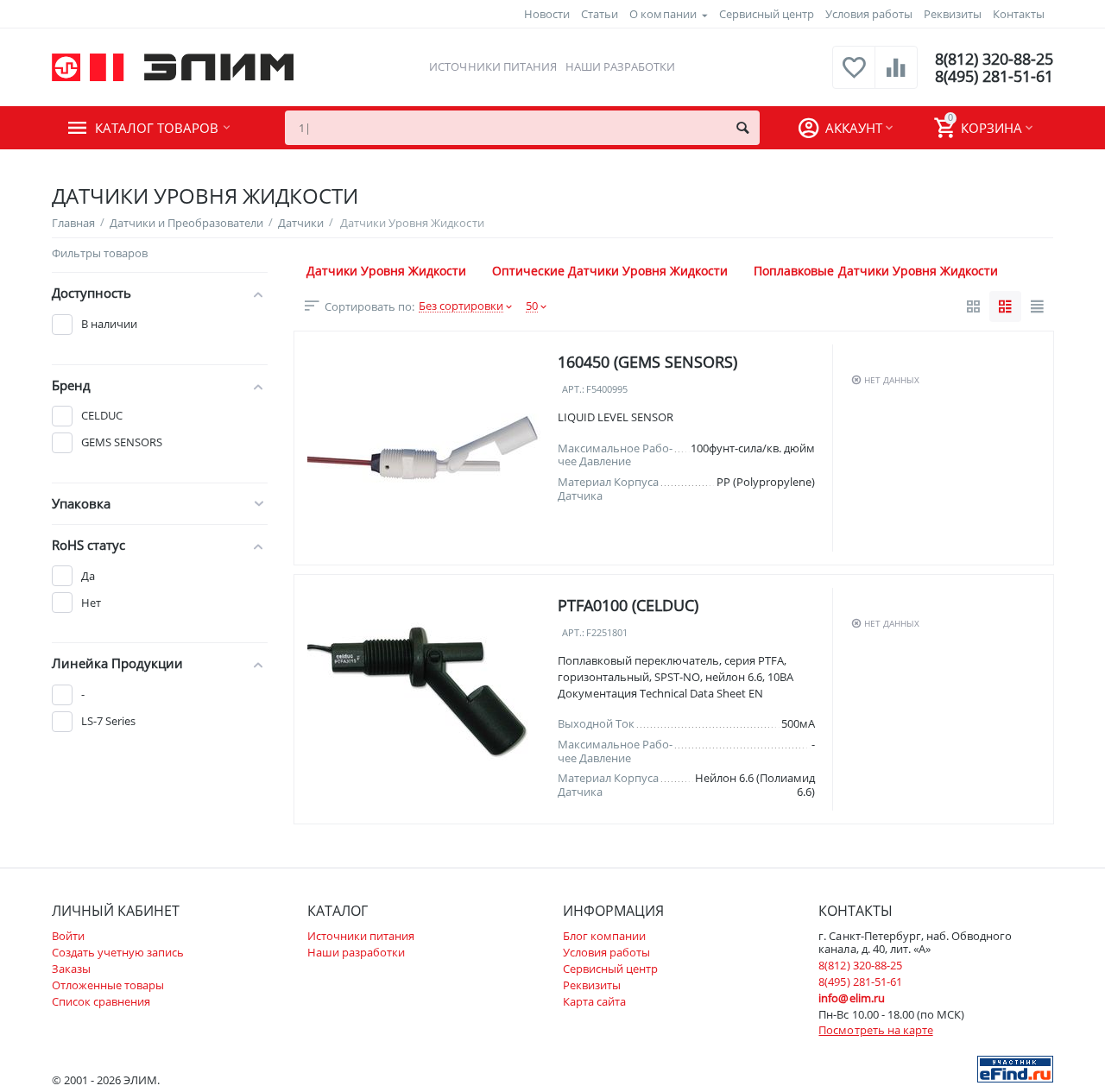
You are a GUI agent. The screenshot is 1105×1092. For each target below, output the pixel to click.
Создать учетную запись (118, 952)
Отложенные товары (108, 985)
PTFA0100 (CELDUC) (628, 605)
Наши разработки (620, 66)
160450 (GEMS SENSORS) (647, 361)
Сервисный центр (766, 14)
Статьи (599, 14)
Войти (68, 936)
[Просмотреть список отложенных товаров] (854, 77)
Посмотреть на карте (875, 1030)
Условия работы (868, 14)
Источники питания (492, 66)
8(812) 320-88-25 (994, 58)
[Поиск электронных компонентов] (1015, 1068)
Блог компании (604, 936)
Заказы (71, 968)
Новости (547, 14)
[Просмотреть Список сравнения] (896, 77)
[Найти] (742, 127)
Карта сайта (594, 1001)
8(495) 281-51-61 (994, 76)
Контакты (1019, 14)
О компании (662, 14)
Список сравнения (101, 1001)
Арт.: (573, 389)
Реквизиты (953, 14)
